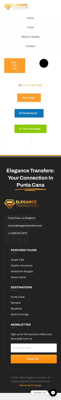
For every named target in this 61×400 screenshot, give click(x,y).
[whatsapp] (19, 240)
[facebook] (6, 240)
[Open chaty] (53, 392)
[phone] (26, 240)
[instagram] (13, 240)
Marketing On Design (31, 385)
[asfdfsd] (16, 6)
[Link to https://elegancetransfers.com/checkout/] (43, 63)
